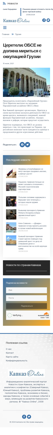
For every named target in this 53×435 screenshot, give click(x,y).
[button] (22, 144)
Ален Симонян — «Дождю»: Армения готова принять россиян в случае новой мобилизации (32, 225)
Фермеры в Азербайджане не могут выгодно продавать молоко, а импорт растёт (32, 171)
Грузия (18, 34)
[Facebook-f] (44, 20)
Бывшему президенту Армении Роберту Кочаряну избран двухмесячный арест (31, 212)
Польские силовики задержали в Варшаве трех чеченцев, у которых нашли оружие (31, 199)
